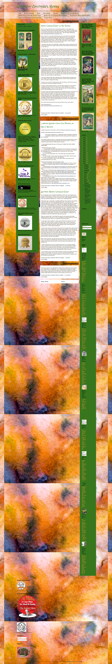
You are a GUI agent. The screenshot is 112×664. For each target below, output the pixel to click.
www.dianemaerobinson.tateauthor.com (61, 183)
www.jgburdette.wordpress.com (67, 172)
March (85, 181)
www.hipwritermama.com (65, 167)
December (86, 165)
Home (19, 13)
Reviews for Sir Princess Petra (70, 13)
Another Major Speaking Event (55, 191)
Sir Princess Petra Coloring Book (80, 15)
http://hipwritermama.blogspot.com (60, 166)
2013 (84, 161)
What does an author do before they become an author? (83, 288)
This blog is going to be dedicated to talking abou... (87, 201)
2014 (84, 159)
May (85, 177)
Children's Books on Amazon (25, 26)
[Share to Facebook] (45, 114)
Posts (85, 226)
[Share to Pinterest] (46, 114)
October (86, 168)
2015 (84, 157)
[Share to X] (44, 114)
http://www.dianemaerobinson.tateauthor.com (51, 33)
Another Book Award (84, 484)
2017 (84, 154)
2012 (84, 163)
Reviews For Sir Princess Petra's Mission (55, 15)
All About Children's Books (38, 6)
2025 (84, 139)
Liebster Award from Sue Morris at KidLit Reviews (87, 191)
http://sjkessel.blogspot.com (60, 170)
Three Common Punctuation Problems (84, 359)
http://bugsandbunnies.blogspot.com (60, 163)
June (85, 176)
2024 (84, 141)
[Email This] (41, 114)
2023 (84, 143)
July (85, 174)
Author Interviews (29, 13)
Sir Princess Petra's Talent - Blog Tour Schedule (84, 550)
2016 (84, 156)
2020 (84, 148)
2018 (84, 152)
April (85, 179)
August (86, 172)
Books (38, 13)
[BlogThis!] (43, 114)
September (87, 170)
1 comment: (67, 185)
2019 (84, 150)
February (86, 183)
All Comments (86, 228)
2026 (84, 137)
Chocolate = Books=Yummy (84, 516)
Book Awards (46, 13)
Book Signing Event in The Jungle (55, 26)
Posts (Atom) (63, 285)
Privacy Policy (48, 18)
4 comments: (67, 275)
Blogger (80, 661)
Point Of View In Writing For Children (84, 325)
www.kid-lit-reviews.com (70, 130)
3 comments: (68, 112)
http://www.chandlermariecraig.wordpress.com (65, 176)
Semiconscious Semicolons (84, 427)
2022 (84, 145)
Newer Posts (44, 281)
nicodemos (69, 661)
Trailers (55, 13)
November (86, 166)
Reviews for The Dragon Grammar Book (29, 18)
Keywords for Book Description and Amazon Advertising (84, 257)
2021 (84, 146)
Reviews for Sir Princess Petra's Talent (29, 15)
